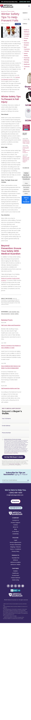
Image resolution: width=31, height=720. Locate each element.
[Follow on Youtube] (22, 585)
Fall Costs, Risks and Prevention (10, 325)
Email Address (6, 425)
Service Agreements (15, 542)
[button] (13, 457)
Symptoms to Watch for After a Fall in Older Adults (26, 141)
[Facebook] (17, 24)
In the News (15, 531)
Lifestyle (26, 62)
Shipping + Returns (15, 547)
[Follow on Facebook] (8, 585)
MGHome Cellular (15, 564)
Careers (15, 525)
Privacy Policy (15, 452)
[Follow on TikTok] (11, 585)
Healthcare (15, 573)
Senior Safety (11, 11)
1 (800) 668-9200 (15, 493)
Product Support (15, 522)
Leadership (15, 534)
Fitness (26, 38)
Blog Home (4, 11)
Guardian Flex (15, 558)
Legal (15, 540)
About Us (15, 527)
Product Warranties (15, 544)
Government (15, 575)
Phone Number (6, 433)
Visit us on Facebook (26, 200)
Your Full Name (6, 418)
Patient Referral (15, 577)
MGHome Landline (16, 562)
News (25, 40)
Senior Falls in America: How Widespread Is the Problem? (26, 149)
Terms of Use (11, 464)
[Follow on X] (15, 585)
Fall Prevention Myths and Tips (10, 388)
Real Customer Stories (27, 49)
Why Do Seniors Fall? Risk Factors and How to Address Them (26, 159)
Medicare (27, 64)
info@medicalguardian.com (15, 495)
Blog (15, 529)
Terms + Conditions (15, 549)
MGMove (15, 560)
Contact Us (15, 520)
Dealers (15, 571)
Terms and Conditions (8, 452)
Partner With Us (15, 508)
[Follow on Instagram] (19, 585)
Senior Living (15, 580)
